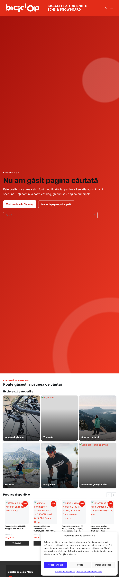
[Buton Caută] (94, 215)
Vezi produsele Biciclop (19, 204)
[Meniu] (111, 8)
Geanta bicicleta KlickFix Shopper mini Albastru (15, 527)
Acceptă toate (55, 564)
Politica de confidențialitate (89, 571)
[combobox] (47, 215)
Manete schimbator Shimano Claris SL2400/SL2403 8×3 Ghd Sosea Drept (45, 529)
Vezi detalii (16, 543)
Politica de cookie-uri (65, 571)
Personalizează (103, 564)
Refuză (79, 564)
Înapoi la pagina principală (56, 204)
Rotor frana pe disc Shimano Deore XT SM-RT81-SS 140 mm (100, 528)
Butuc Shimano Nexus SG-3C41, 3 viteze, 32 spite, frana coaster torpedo (73, 528)
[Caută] (106, 8)
